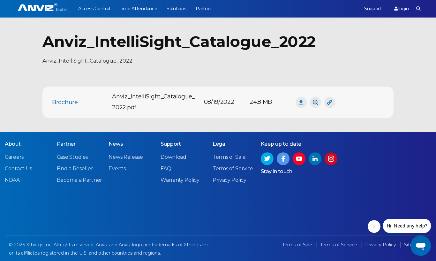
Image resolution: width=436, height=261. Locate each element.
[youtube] (299, 158)
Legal (220, 144)
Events (117, 168)
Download (173, 157)
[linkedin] (315, 158)
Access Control (94, 9)
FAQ (166, 168)
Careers (14, 157)
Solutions (176, 9)
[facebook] (283, 158)
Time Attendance (138, 9)
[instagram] (331, 158)
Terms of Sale (229, 157)
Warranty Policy (180, 180)
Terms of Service (233, 168)
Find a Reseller (75, 168)
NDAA (12, 180)
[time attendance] (42, 9)
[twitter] (267, 158)
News (116, 144)
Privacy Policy (229, 180)
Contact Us (18, 168)
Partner (204, 9)
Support (372, 9)
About (13, 144)
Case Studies (72, 157)
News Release (126, 157)
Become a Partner (79, 180)
